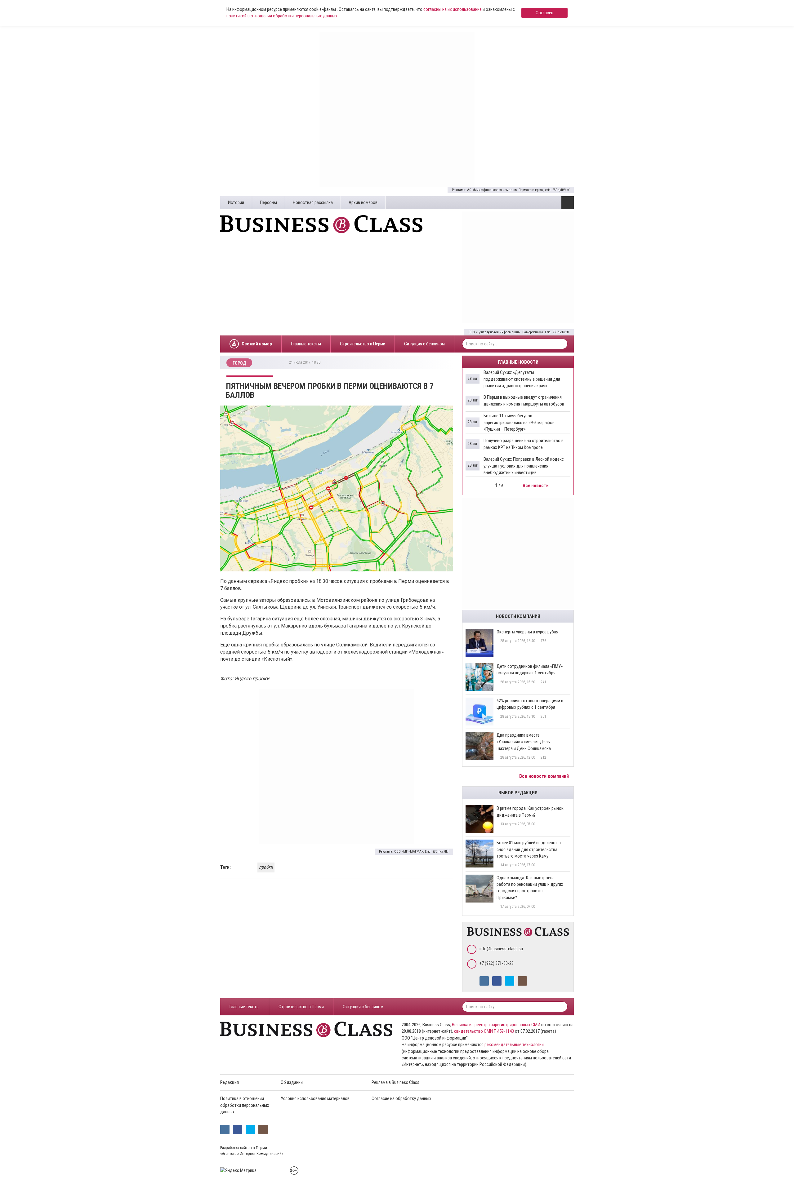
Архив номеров (363, 202)
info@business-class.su (501, 949)
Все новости (536, 485)
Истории (236, 202)
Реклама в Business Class (395, 1082)
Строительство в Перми (362, 344)
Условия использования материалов (315, 1098)
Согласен (544, 13)
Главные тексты (306, 344)
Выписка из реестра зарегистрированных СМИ (496, 1024)
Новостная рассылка (313, 202)
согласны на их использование (452, 9)
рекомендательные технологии (514, 1044)
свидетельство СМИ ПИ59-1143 (484, 1031)
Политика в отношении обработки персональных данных (244, 1105)
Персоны (268, 202)
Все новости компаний (544, 776)
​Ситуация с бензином (424, 344)
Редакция (229, 1082)
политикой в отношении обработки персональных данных (281, 16)
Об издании (292, 1082)
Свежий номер (257, 344)
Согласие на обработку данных (401, 1098)
